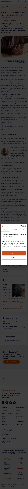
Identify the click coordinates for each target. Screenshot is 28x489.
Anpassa (13, 257)
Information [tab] (14, 229)
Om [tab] (23, 229)
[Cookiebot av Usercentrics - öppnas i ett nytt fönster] (20, 226)
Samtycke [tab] (5, 229)
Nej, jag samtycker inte (14, 262)
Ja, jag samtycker (14, 253)
